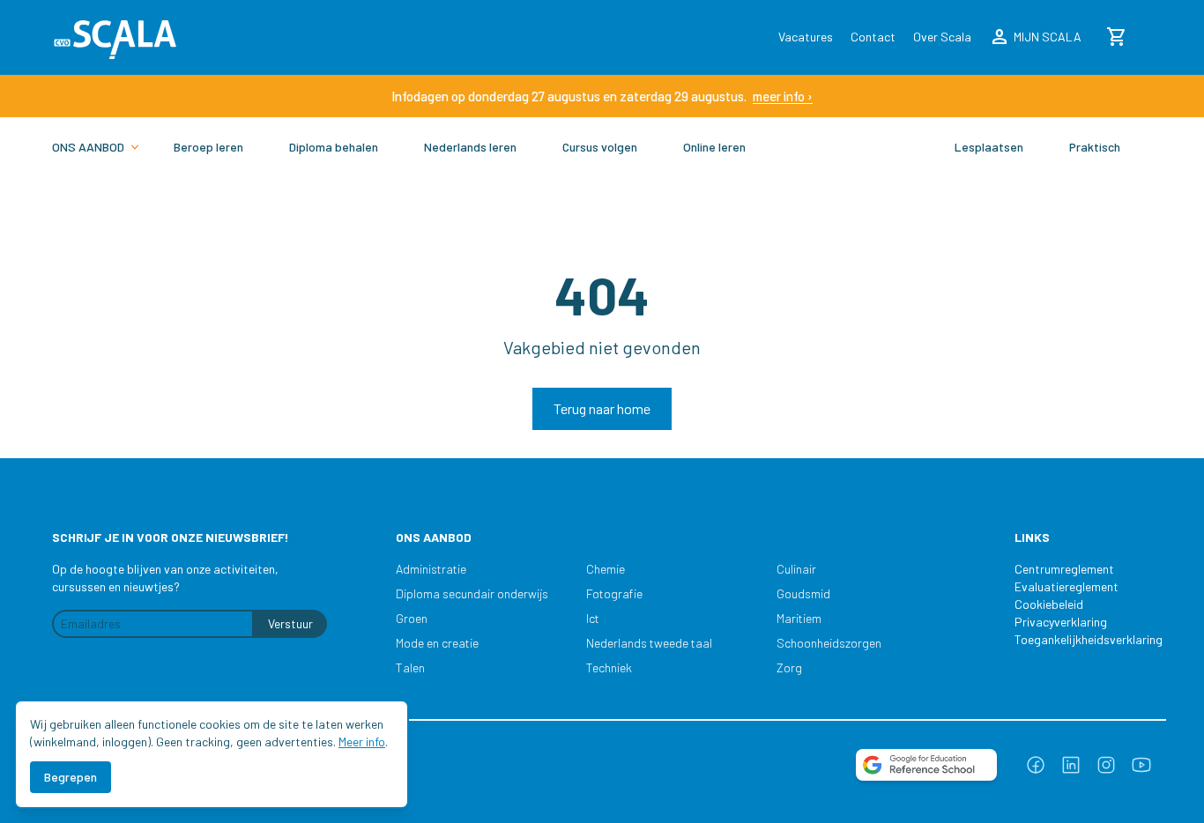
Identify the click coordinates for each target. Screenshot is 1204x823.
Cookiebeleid (1048, 604)
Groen (411, 618)
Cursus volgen (599, 146)
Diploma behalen (333, 146)
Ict (592, 618)
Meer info (361, 741)
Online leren (714, 146)
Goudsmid (803, 593)
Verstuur (290, 623)
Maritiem (799, 618)
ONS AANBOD (88, 146)
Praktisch (1094, 146)
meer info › (783, 96)
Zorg (789, 667)
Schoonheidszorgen (829, 642)
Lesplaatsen (989, 146)
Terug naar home (602, 408)
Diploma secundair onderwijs (472, 593)
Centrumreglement (1064, 568)
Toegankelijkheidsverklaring (1079, 639)
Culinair (796, 568)
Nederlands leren (470, 146)
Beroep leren (208, 146)
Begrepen (70, 776)
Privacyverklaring (1060, 621)
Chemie (605, 568)
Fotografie (614, 593)
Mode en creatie (437, 642)
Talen (410, 667)
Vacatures (805, 36)
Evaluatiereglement (1066, 586)
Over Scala (942, 36)
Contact (873, 36)
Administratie (431, 568)
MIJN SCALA (1035, 37)
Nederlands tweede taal (649, 642)
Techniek (609, 667)
